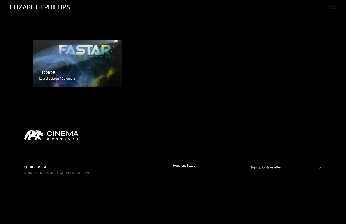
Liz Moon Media (46, 172)
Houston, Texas (184, 165)
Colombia (68, 78)
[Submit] (320, 168)
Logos (47, 73)
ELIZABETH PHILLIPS (40, 7)
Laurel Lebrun (49, 78)
